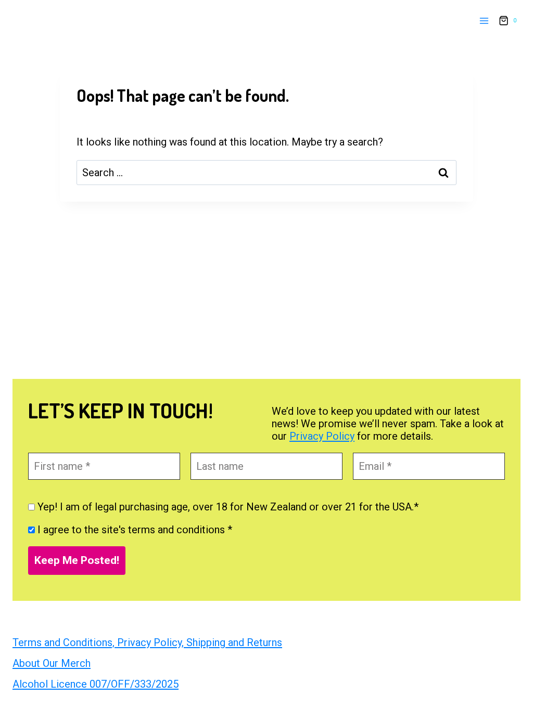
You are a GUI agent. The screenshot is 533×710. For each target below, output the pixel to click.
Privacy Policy (321, 436)
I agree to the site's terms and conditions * (133, 529)
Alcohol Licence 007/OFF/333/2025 (95, 684)
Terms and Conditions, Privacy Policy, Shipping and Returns (147, 642)
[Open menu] (483, 20)
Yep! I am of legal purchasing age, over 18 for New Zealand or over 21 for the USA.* (226, 507)
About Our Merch (51, 663)
